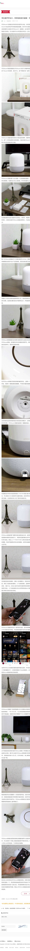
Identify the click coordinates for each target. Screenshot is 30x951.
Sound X (8, 899)
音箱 (16, 899)
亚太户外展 (11, 947)
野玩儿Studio (18, 941)
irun (4, 21)
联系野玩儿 (10, 941)
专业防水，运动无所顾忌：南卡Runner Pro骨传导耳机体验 (17, 908)
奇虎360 (16, 947)
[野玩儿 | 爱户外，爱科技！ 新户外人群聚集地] (2, 3)
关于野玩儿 (2, 941)
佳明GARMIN (22, 947)
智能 (14, 899)
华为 (11, 899)
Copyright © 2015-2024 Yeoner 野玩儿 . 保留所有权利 (11, 944)
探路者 (6, 947)
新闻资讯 (9, 21)
